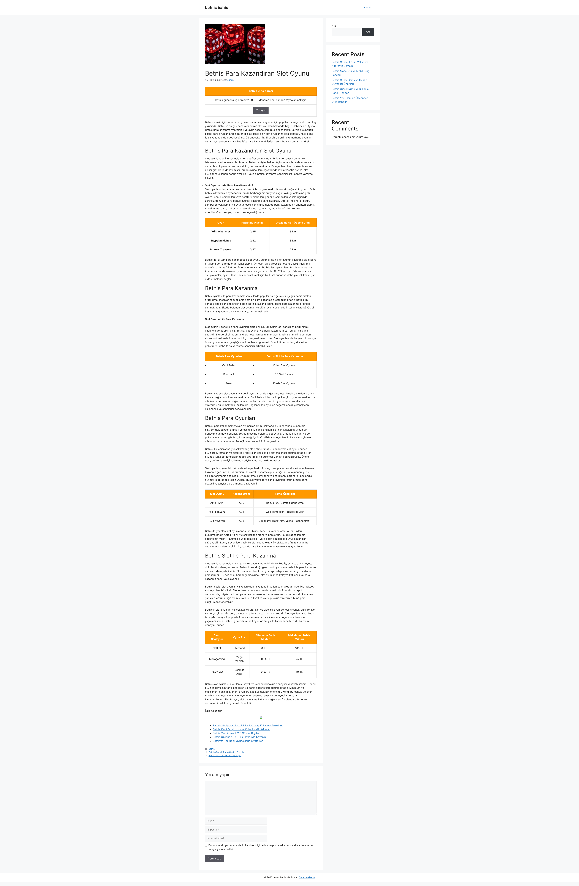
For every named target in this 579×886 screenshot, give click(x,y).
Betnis (367, 7)
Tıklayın (261, 110)
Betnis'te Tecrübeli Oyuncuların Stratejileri (238, 740)
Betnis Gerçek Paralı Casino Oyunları (227, 752)
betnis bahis (216, 7)
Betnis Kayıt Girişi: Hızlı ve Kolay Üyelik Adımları (241, 729)
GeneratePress (307, 877)
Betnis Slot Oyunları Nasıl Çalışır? (225, 755)
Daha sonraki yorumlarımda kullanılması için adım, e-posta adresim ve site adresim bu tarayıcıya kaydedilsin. (260, 847)
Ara (334, 25)
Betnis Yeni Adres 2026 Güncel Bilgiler (236, 733)
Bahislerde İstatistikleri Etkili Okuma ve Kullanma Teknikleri (248, 725)
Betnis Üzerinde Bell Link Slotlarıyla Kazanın (239, 736)
